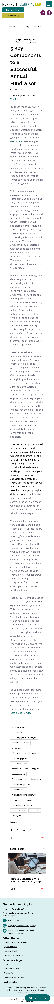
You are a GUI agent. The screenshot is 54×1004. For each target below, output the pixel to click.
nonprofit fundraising (20, 742)
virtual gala (16, 815)
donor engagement (20, 727)
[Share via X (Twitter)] (17, 830)
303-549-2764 (13, 920)
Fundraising (24, 26)
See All (41, 848)
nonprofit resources (20, 769)
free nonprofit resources (22, 805)
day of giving (36, 779)
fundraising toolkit (19, 779)
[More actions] (42, 40)
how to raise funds (19, 763)
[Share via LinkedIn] (24, 830)
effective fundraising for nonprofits (26, 753)
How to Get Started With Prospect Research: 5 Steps (26, 880)
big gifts (35, 769)
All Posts (11, 26)
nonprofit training (19, 732)
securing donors (18, 774)
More (36, 26)
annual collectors (19, 810)
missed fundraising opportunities (25, 795)
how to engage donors (21, 758)
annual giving (17, 748)
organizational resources (22, 800)
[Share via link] (30, 830)
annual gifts (34, 810)
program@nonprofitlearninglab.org (22, 925)
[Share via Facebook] (11, 830)
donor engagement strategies (24, 737)
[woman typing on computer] (27, 863)
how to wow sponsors (21, 784)
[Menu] (49, 4)
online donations (18, 789)
